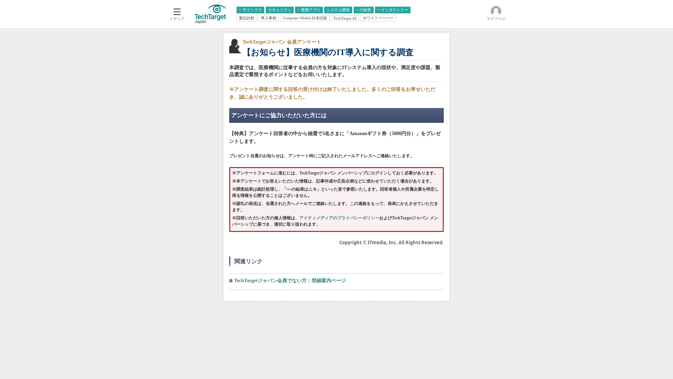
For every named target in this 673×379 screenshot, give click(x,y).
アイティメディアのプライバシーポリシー (339, 217)
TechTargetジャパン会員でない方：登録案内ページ (290, 280)
